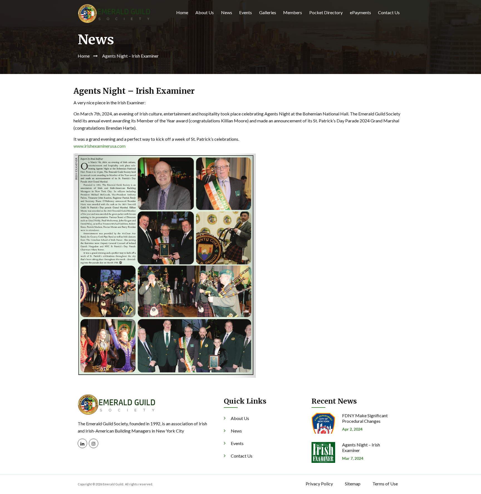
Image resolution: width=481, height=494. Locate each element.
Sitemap (352, 483)
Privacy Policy (319, 483)
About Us (204, 12)
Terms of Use (385, 483)
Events (245, 12)
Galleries (267, 12)
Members (292, 12)
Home (182, 12)
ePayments (360, 12)
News (226, 12)
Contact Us (389, 12)
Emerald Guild (113, 484)
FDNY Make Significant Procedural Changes (365, 418)
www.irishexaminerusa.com (99, 146)
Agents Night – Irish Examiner (361, 447)
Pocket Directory (326, 12)
